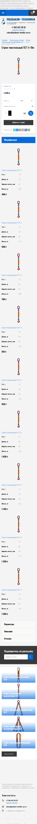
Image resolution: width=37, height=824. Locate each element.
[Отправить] (30, 656)
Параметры (9, 624)
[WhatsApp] (29, 130)
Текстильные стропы (17, 40)
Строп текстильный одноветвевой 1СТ (16, 41)
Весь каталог (9, 754)
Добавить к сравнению (24, 113)
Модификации (10, 139)
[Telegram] (23, 130)
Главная (4, 40)
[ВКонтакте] (17, 130)
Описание (8, 631)
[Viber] (26, 130)
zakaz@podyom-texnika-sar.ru (18, 32)
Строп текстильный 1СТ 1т (12, 170)
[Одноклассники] (20, 130)
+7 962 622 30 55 (18, 27)
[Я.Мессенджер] (14, 130)
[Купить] (30, 113)
